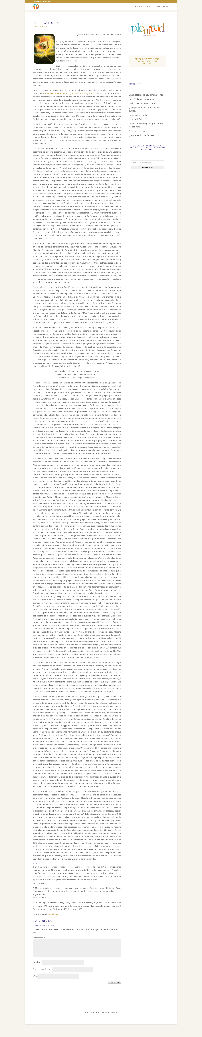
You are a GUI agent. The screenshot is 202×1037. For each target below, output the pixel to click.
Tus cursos (156, 6)
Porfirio (83, 93)
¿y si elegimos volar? (139, 115)
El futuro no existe (138, 131)
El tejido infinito (136, 119)
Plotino (66, 93)
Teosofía (44, 27)
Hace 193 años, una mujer (141, 99)
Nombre (37, 962)
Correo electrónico (42, 969)
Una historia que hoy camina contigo (147, 94)
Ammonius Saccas (53, 93)
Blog (148, 6)
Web (35, 976)
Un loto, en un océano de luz (142, 103)
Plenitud (38, 27)
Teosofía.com (53, 914)
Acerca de (138, 6)
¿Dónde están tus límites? (141, 135)
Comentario (39, 937)
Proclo (92, 93)
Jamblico (74, 93)
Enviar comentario (114, 982)
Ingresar (166, 6)
